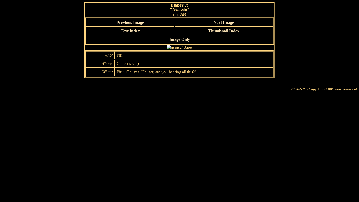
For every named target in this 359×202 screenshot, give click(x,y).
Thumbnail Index (223, 31)
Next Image (223, 22)
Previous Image (130, 22)
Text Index (130, 31)
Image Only (179, 39)
